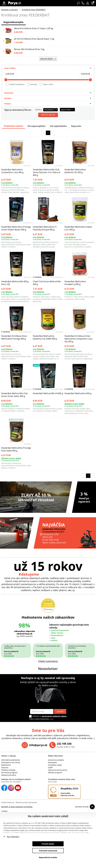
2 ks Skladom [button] (38, 182)
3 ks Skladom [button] (6, 237)
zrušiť (51, 719)
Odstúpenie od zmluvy (10, 762)
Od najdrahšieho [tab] (58, 126)
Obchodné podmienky (10, 760)
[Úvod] (14, 3)
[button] (88, 3)
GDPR (50, 767)
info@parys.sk (38, 745)
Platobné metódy (8, 770)
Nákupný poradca (8, 775)
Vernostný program (9, 772)
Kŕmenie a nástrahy (9, 9)
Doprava (4, 767)
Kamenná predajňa (56, 760)
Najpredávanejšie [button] (14, 22)
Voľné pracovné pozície (57, 770)
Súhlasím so (36, 716)
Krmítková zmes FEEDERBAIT (34, 9)
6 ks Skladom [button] (38, 404)
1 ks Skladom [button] (70, 292)
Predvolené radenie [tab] (13, 126)
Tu (26, 830)
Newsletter (52, 762)
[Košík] (92, 3)
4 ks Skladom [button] (70, 182)
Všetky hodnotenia (48, 661)
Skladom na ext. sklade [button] (74, 404)
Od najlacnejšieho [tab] (37, 126)
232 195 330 (64, 743)
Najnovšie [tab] (76, 126)
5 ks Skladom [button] (6, 182)
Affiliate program (55, 772)
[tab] (48, 68)
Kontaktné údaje (55, 765)
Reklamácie (6, 765)
